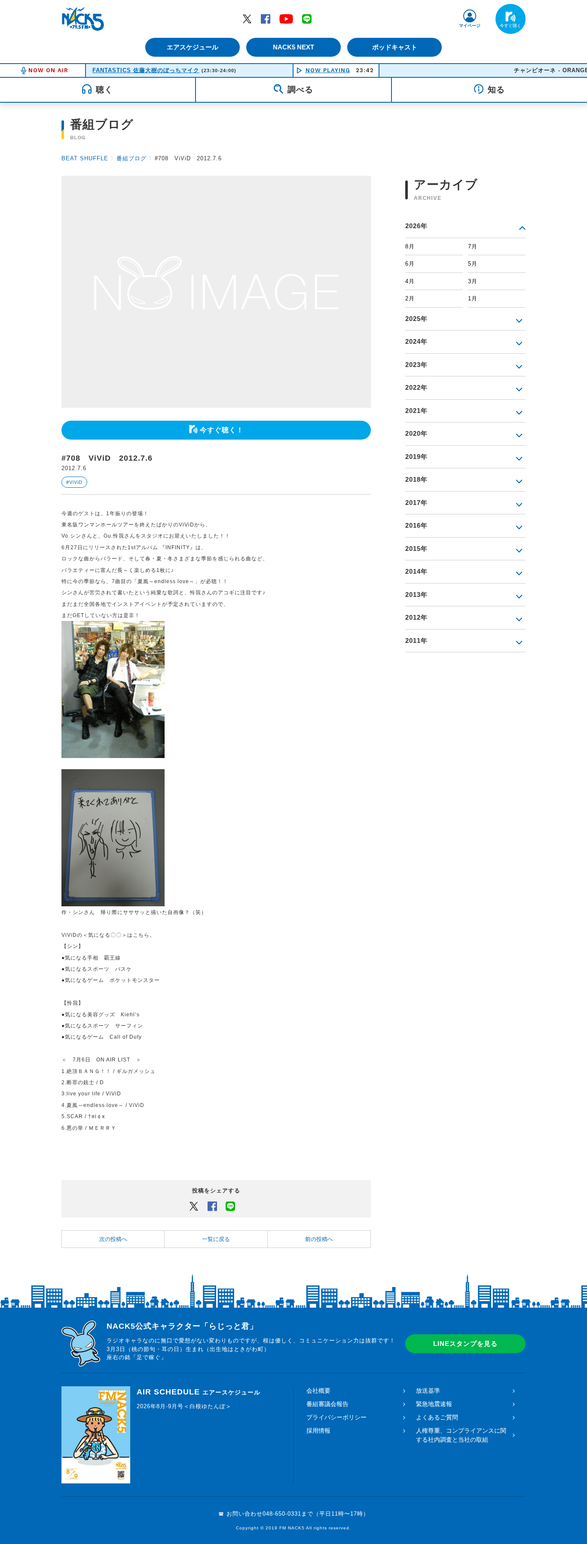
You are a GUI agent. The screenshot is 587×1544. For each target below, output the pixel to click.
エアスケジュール (192, 47)
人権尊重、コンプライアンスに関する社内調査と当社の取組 (461, 1435)
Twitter (247, 18)
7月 (472, 246)
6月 (410, 263)
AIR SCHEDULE (198, 1392)
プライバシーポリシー (336, 1417)
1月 (472, 298)
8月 (410, 246)
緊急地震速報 (434, 1403)
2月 (410, 298)
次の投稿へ (113, 1239)
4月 (410, 281)
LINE (307, 18)
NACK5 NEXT (293, 47)
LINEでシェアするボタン (230, 1206)
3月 (472, 281)
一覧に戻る (216, 1239)
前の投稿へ (319, 1239)
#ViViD (74, 482)
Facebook (265, 18)
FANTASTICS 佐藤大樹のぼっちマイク (145, 70)
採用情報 (318, 1430)
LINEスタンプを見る (465, 1343)
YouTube (286, 18)
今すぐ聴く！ (222, 430)
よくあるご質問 (437, 1417)
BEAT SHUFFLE (84, 158)
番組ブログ (131, 158)
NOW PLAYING (328, 70)
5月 (472, 263)
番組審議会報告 (327, 1403)
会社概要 (318, 1390)
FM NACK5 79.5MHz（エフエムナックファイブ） (82, 18)
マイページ (469, 25)
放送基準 (428, 1390)
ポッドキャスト (394, 47)
